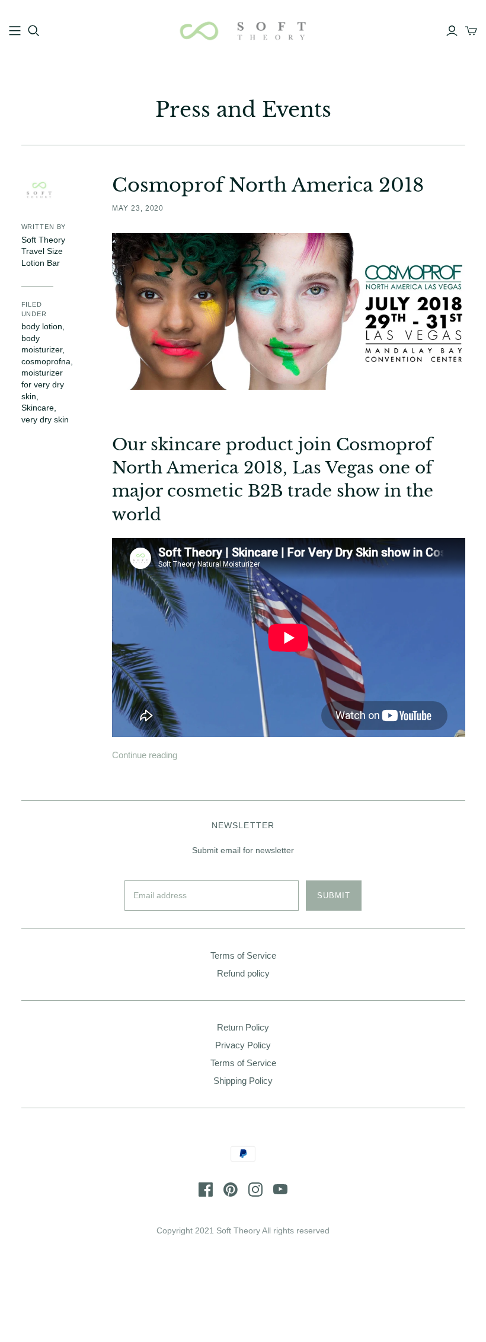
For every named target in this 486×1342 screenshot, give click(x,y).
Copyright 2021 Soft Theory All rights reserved (243, 1230)
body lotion (41, 326)
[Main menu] (15, 31)
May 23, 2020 (138, 208)
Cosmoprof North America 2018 (268, 185)
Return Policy (243, 1027)
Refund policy (243, 973)
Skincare (37, 407)
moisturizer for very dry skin (42, 384)
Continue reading (144, 755)
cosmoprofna (46, 361)
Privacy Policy (243, 1045)
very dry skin (45, 419)
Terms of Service (243, 955)
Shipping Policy (243, 1081)
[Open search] (34, 31)
